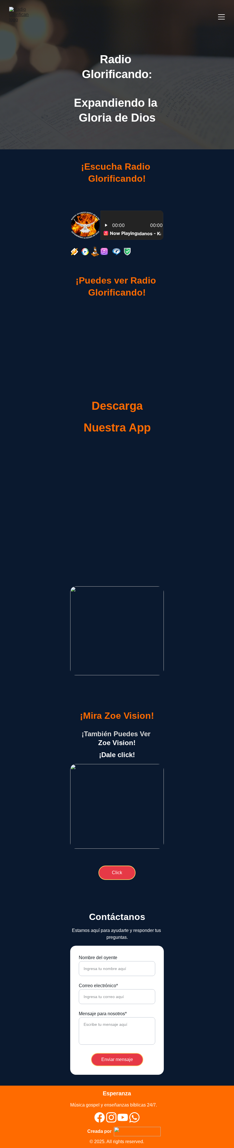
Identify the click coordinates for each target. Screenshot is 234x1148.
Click (117, 578)
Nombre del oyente (98, 957)
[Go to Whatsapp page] (134, 1117)
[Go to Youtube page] (123, 1117)
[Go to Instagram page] (111, 1117)
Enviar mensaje (117, 1059)
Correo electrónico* (98, 985)
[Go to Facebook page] (99, 1117)
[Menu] (221, 16)
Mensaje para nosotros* (103, 1013)
